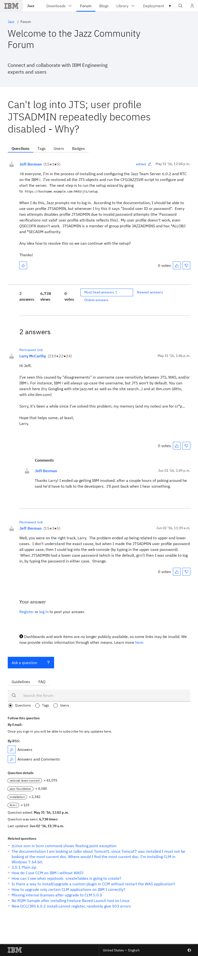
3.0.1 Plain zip (24, 867)
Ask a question (24, 662)
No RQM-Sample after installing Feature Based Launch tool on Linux (70, 900)
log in (44, 611)
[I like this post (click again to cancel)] (177, 265)
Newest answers (150, 292)
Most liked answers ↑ (101, 292)
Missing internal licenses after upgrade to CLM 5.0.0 (57, 895)
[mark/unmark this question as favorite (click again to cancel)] (23, 265)
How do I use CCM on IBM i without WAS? (48, 872)
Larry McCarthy (32, 355)
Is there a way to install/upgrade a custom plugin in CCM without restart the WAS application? (93, 883)
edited (141, 164)
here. (139, 642)
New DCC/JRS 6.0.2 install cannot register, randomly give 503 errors (71, 906)
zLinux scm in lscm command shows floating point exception (64, 845)
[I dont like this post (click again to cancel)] (186, 265)
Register (26, 611)
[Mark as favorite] (23, 265)
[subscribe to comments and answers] (11, 759)
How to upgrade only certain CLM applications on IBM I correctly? (68, 889)
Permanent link (31, 350)
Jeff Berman (30, 164)
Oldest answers (96, 300)
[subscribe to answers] (11, 749)
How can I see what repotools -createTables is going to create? (66, 878)
